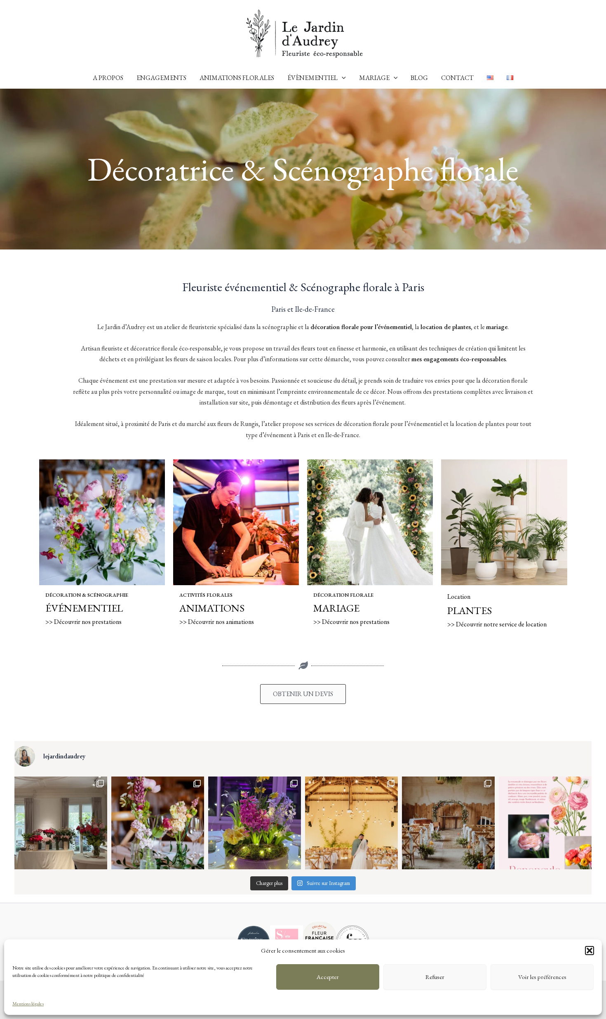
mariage (496, 326)
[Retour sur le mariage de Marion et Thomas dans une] (351, 823)
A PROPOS (108, 77)
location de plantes (445, 326)
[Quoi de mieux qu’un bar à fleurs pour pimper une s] (60, 823)
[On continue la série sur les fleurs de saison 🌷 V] (545, 823)
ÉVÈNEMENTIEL (312, 77)
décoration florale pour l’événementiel (361, 326)
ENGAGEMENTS (161, 77)
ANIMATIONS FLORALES (237, 77)
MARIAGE (374, 77)
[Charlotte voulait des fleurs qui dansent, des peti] (157, 823)
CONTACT (457, 77)
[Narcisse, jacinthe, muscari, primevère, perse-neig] (254, 823)
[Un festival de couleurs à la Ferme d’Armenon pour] (448, 823)
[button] (589, 950)
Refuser (434, 977)
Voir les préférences (542, 977)
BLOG (419, 77)
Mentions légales (28, 1003)
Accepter (328, 977)
